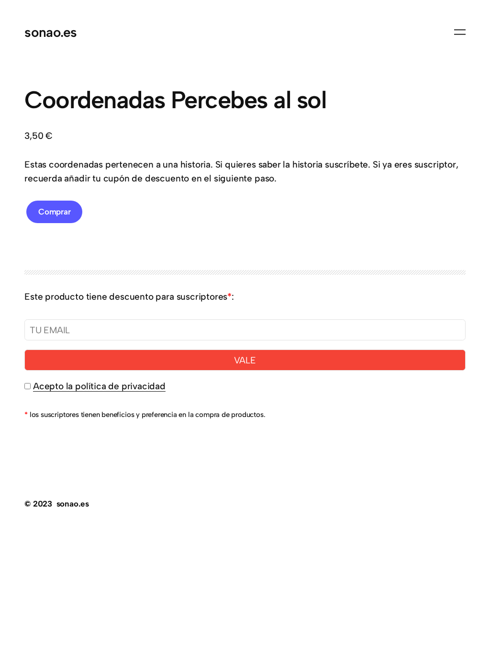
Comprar (54, 211)
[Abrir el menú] (460, 32)
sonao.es (50, 32)
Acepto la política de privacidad (99, 386)
